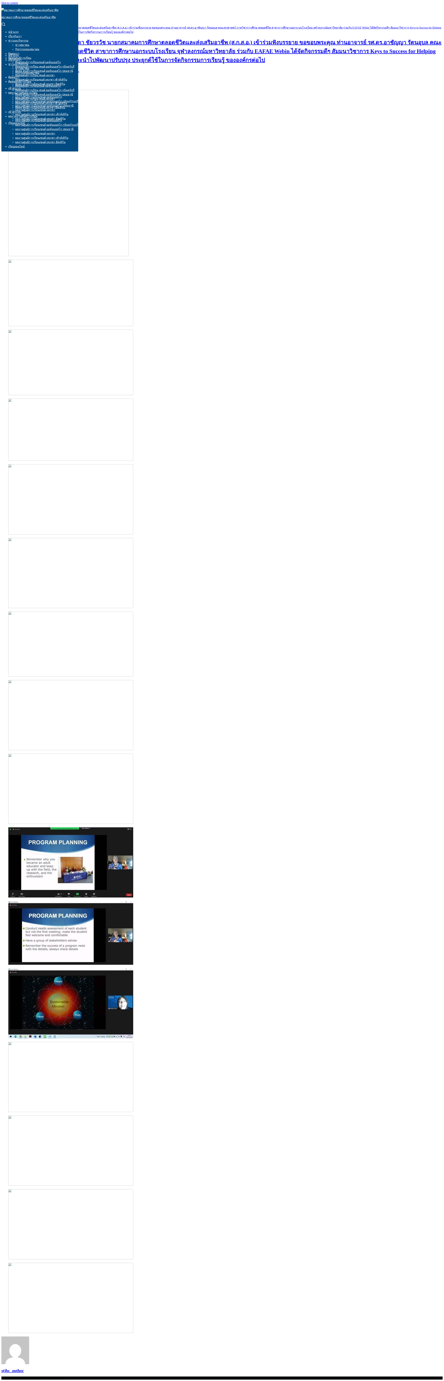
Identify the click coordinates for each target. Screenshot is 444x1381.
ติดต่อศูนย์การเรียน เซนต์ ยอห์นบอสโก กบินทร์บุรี (44, 66)
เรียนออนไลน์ (16, 146)
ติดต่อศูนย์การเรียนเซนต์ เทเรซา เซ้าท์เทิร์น (41, 79)
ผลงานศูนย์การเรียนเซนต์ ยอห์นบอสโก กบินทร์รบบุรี (46, 124)
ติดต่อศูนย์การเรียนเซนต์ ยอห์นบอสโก (38, 62)
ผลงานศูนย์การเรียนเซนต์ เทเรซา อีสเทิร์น (40, 142)
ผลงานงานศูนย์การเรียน (22, 116)
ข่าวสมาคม (22, 44)
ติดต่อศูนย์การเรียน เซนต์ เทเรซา (35, 75)
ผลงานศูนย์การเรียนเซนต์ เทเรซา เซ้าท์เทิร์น (41, 114)
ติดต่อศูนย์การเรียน (19, 81)
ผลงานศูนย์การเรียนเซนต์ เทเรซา (35, 109)
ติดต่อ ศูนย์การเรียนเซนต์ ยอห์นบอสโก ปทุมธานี (44, 70)
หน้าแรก (13, 32)
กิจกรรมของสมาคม (27, 49)
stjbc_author (12, 1370)
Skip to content (9, 2)
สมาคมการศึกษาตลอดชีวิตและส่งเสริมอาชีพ (28, 17)
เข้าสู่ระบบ (14, 88)
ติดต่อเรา (13, 77)
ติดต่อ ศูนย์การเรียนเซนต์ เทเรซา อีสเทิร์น (40, 107)
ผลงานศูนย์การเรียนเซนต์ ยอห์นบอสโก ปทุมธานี (44, 129)
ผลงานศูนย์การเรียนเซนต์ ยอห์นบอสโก (38, 120)
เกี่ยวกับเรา (15, 36)
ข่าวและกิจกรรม (18, 40)
